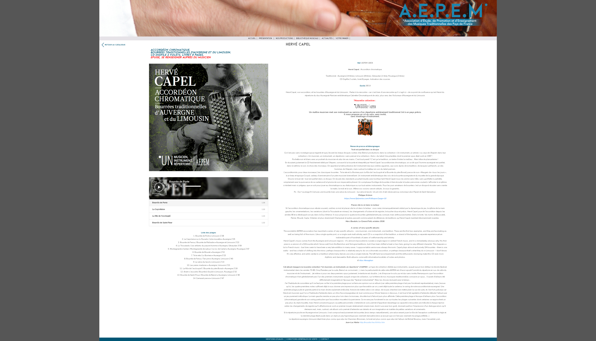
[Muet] (182, 186)
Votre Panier (342, 38)
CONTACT (325, 339)
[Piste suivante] (176, 186)
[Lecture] (159, 187)
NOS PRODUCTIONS (284, 38)
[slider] (193, 186)
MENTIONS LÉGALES (274, 339)
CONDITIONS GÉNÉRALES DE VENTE (301, 339)
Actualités (327, 38)
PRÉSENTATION (265, 38)
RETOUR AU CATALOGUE (115, 45)
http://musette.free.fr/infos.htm (372, 322)
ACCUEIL (252, 38)
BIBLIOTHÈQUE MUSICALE (307, 38)
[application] (208, 188)
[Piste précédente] (171, 186)
